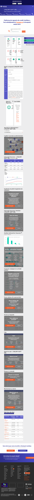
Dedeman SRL (26, 476)
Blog (11, 476)
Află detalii (19, 151)
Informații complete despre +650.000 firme (15, 29)
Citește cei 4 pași (10, 450)
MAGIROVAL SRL (7, 438)
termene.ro (18, 478)
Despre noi (5, 468)
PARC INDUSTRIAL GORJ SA (6, 420)
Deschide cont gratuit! (10, 151)
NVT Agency (29, 488)
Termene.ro (19, 22)
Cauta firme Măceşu (21, 36)
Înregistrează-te (14, 97)
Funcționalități (6, 469)
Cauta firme (5, 36)
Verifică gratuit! (23, 31)
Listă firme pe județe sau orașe (19, 470)
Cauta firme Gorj (16, 36)
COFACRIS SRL (6, 425)
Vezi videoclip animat (23, 450)
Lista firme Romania (10, 36)
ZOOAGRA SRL (6, 422)
